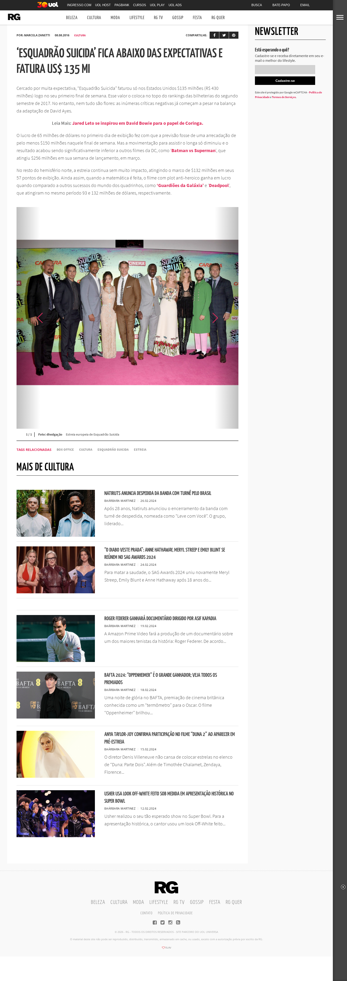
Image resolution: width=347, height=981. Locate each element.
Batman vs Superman (193, 150)
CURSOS (139, 5)
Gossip (177, 18)
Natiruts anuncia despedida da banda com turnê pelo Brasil (157, 493)
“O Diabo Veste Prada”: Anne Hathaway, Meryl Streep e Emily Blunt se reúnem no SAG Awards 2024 (164, 553)
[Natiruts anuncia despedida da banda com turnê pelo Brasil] (56, 535)
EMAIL (305, 5)
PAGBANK (121, 5)
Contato (146, 913)
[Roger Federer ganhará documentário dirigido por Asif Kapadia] (56, 660)
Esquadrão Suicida (113, 450)
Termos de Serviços (284, 97)
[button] (226, 318)
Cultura (94, 18)
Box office (65, 450)
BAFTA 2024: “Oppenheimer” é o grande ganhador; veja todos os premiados (160, 679)
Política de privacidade (175, 913)
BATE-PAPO (281, 5)
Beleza (72, 18)
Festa (197, 18)
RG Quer (218, 18)
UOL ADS (175, 5)
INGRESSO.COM (79, 5)
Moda (115, 18)
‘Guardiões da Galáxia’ (180, 185)
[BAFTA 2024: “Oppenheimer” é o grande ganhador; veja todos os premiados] (56, 717)
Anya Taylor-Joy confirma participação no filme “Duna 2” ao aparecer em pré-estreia (169, 738)
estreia (140, 450)
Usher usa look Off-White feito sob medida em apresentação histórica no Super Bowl (169, 797)
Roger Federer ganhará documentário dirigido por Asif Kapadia (160, 618)
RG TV (158, 18)
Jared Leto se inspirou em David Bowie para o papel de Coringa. (137, 123)
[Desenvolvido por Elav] (166, 949)
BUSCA (256, 5)
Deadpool (219, 185)
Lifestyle (137, 18)
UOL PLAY (157, 5)
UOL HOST (103, 5)
